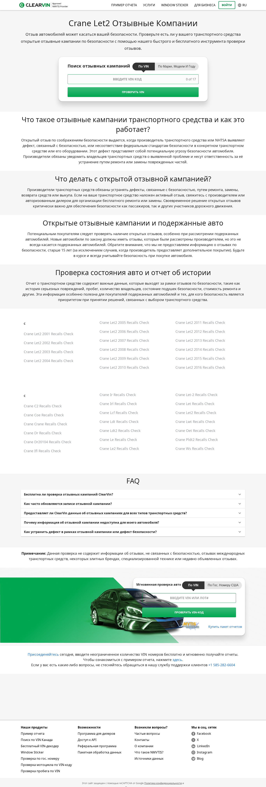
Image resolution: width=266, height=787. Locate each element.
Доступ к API (87, 740)
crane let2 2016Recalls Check (200, 367)
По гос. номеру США (223, 585)
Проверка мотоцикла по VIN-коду (46, 765)
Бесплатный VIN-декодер (40, 746)
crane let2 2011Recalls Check (200, 322)
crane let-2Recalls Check (196, 394)
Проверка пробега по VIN (40, 771)
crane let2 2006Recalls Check (124, 331)
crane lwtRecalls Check (195, 421)
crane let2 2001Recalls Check (48, 333)
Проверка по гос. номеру (40, 758)
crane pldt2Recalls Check (196, 439)
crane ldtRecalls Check (119, 421)
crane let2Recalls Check (195, 412)
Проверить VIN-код (189, 612)
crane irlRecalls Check (118, 403)
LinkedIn (203, 746)
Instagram (204, 752)
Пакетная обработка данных (99, 752)
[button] (133, 494)
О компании (144, 746)
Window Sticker (174, 5)
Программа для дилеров (96, 733)
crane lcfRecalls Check (119, 412)
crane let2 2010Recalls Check (124, 367)
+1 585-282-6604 (221, 665)
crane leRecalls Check (118, 439)
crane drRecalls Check (43, 433)
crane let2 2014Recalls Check (200, 349)
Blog (200, 758)
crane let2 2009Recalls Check (124, 358)
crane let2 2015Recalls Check (200, 358)
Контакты (142, 740)
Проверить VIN (133, 92)
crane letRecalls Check (194, 403)
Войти (227, 5)
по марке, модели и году (176, 66)
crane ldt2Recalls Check (120, 430)
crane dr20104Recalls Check (47, 442)
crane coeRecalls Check (44, 415)
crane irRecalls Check (118, 394)
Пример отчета (32, 733)
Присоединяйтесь (43, 654)
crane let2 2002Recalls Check (48, 342)
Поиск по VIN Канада (37, 740)
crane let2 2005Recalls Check (124, 322)
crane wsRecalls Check (194, 448)
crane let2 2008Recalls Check (124, 349)
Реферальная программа (97, 746)
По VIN (143, 66)
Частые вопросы (147, 733)
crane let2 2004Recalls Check (48, 360)
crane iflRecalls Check (42, 451)
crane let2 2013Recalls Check (200, 340)
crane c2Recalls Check (43, 406)
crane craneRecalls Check (45, 424)
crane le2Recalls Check (119, 448)
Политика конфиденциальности (163, 783)
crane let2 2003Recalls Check (48, 351)
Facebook (204, 733)
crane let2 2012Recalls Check (200, 331)
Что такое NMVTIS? (149, 752)
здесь (177, 659)
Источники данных (149, 758)
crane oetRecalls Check (195, 430)
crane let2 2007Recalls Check (124, 340)
